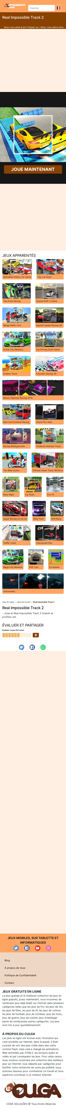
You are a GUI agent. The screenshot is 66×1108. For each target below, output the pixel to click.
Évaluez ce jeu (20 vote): (13, 630)
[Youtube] (37, 948)
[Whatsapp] (43, 647)
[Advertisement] (33, 60)
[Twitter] (21, 647)
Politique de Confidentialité (20, 975)
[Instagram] (48, 948)
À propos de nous (15, 967)
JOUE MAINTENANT (33, 169)
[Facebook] (32, 647)
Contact (9, 982)
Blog (7, 960)
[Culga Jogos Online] (33, 1089)
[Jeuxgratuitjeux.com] (15, 5)
